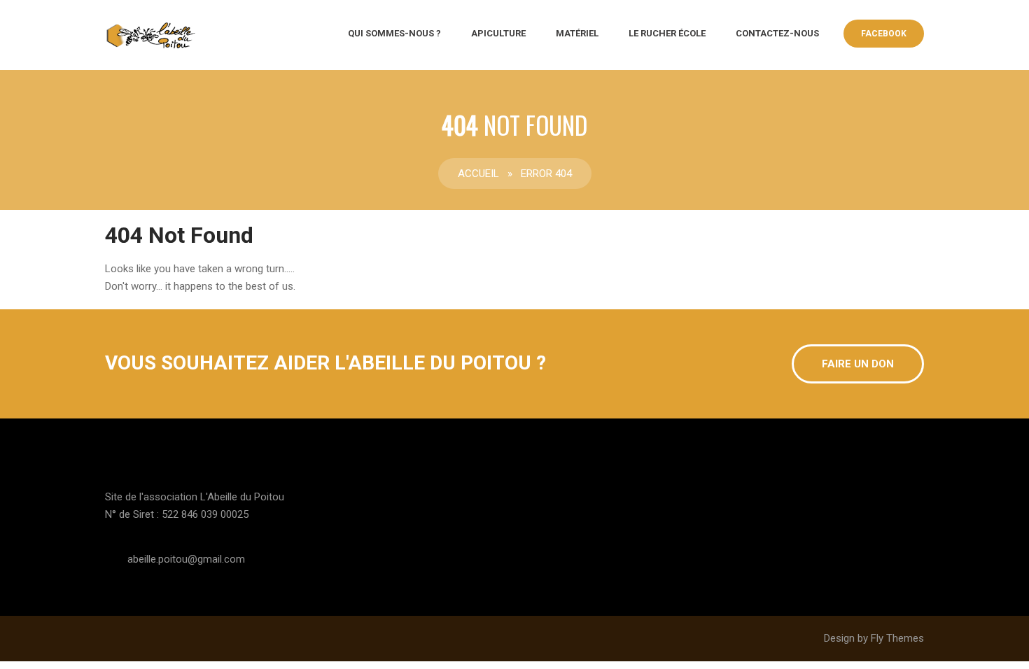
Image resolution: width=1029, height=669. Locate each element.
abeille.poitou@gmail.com (186, 559)
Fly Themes (897, 638)
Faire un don (858, 364)
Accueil (478, 173)
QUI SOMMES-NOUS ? (394, 33)
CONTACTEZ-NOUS (777, 33)
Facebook (883, 33)
